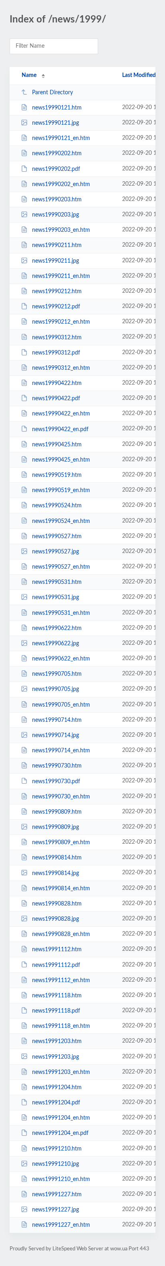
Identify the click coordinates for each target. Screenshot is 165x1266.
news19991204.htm (57, 1087)
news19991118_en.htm (61, 1026)
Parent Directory (52, 92)
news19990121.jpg (55, 123)
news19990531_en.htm (61, 613)
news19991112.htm (57, 949)
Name (29, 75)
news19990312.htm (57, 337)
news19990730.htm (57, 766)
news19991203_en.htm (61, 1072)
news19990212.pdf (56, 307)
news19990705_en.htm (61, 705)
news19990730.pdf (56, 781)
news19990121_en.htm (61, 138)
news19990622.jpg (55, 643)
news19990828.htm (57, 904)
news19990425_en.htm (61, 460)
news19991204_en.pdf (60, 1133)
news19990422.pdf (56, 398)
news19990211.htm (57, 245)
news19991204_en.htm (61, 1118)
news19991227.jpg (55, 1210)
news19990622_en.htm (61, 659)
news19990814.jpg (55, 873)
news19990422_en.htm (61, 414)
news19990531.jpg (55, 597)
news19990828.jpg (55, 919)
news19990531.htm (57, 582)
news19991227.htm (57, 1194)
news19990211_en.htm (61, 276)
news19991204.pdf (56, 1103)
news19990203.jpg (55, 215)
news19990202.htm (57, 153)
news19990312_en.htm (61, 368)
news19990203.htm (57, 200)
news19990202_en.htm (61, 184)
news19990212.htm (57, 291)
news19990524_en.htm (61, 521)
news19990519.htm (57, 475)
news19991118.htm (57, 996)
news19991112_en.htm (61, 980)
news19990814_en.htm (61, 888)
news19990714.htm (57, 720)
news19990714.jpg (55, 735)
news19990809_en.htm (61, 842)
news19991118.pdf (56, 1011)
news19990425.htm (57, 445)
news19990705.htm (57, 674)
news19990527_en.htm (61, 567)
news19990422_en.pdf (60, 429)
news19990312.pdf (56, 353)
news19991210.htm (57, 1149)
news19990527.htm (57, 536)
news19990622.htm (57, 628)
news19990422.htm (57, 383)
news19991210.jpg (55, 1164)
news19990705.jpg (55, 689)
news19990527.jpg (55, 552)
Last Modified (139, 75)
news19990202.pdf (56, 169)
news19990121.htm (57, 108)
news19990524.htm (57, 505)
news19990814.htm (57, 858)
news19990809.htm (57, 812)
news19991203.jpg (55, 1056)
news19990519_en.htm (61, 490)
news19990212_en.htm (61, 322)
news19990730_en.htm (61, 797)
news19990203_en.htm (61, 230)
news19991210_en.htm (61, 1179)
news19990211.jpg (55, 261)
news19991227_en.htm (61, 1225)
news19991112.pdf (56, 965)
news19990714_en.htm (61, 751)
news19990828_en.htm (61, 934)
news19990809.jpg (55, 827)
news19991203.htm (57, 1041)
